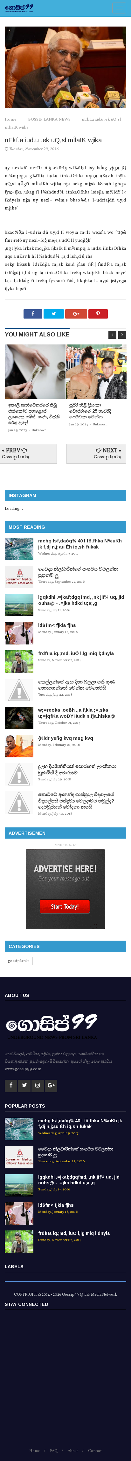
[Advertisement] (65, 1382)
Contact (95, 1451)
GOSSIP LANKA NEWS (50, 119)
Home (11, 119)
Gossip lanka (15, 457)
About (73, 1451)
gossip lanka (19, 961)
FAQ (54, 1451)
